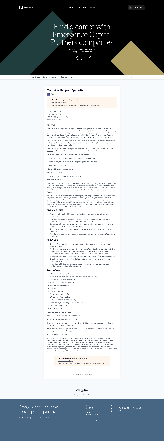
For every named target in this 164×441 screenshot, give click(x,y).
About (41, 418)
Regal (102, 347)
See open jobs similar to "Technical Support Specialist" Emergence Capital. (75, 105)
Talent (47, 418)
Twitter (88, 421)
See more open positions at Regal (82, 374)
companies (50, 77)
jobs (35, 77)
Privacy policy (77, 395)
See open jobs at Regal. (59, 102)
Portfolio (22, 418)
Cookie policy (86, 395)
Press (36, 418)
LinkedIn (50, 151)
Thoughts (29, 418)
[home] (43, 7)
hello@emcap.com (92, 414)
